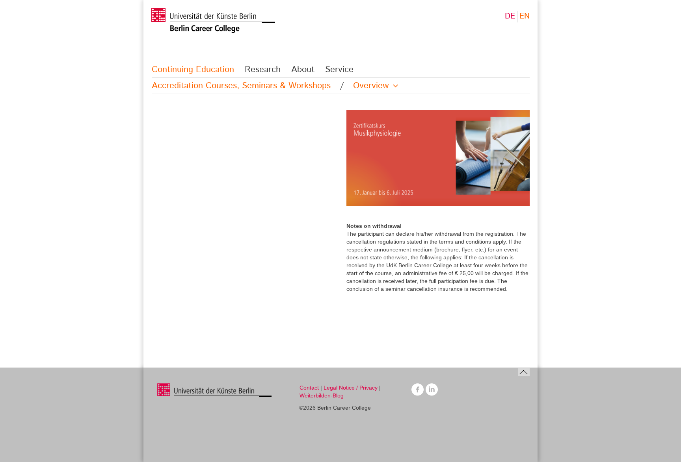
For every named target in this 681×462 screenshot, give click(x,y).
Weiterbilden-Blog (322, 395)
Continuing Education (193, 69)
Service (339, 69)
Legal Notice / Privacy (351, 387)
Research (263, 69)
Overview (371, 85)
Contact (309, 387)
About (302, 69)
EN (524, 16)
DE (510, 16)
